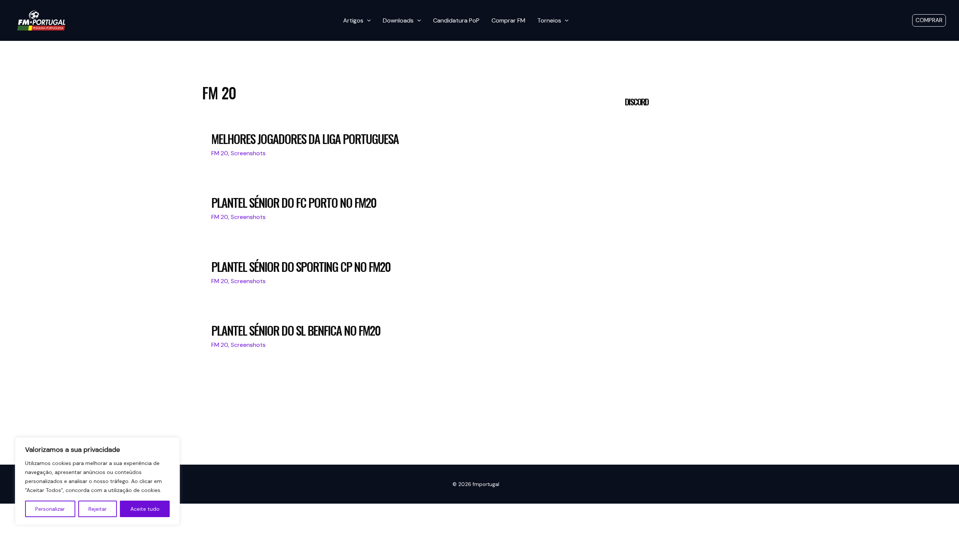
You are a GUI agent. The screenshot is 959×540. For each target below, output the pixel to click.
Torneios (549, 20)
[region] (97, 481)
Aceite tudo (145, 509)
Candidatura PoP (456, 20)
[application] (367, 20)
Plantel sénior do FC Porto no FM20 (293, 202)
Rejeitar (97, 509)
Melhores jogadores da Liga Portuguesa (305, 138)
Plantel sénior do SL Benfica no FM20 (295, 330)
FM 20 (219, 153)
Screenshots (248, 153)
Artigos (353, 20)
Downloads (398, 20)
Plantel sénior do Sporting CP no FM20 (300, 266)
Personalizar (50, 509)
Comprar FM (508, 20)
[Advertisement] (685, 391)
